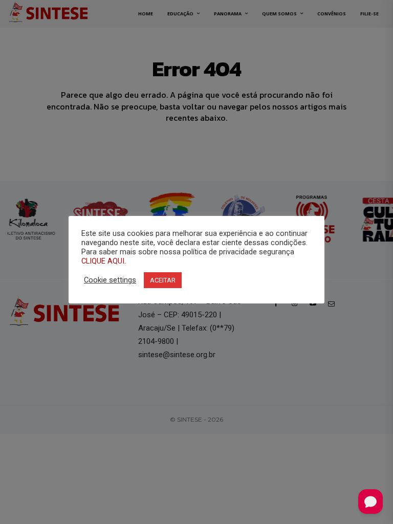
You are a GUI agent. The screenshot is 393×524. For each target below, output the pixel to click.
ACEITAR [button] (163, 280)
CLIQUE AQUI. (103, 261)
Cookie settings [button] (110, 280)
